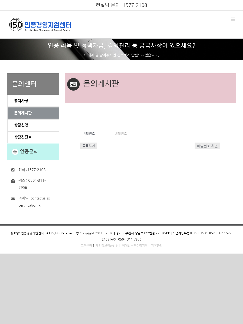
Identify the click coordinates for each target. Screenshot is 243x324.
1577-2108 (135, 5)
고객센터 (86, 245)
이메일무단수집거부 (135, 245)
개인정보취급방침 (107, 245)
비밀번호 (89, 133)
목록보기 (89, 146)
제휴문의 (157, 245)
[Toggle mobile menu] (233, 19)
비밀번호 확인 (207, 146)
